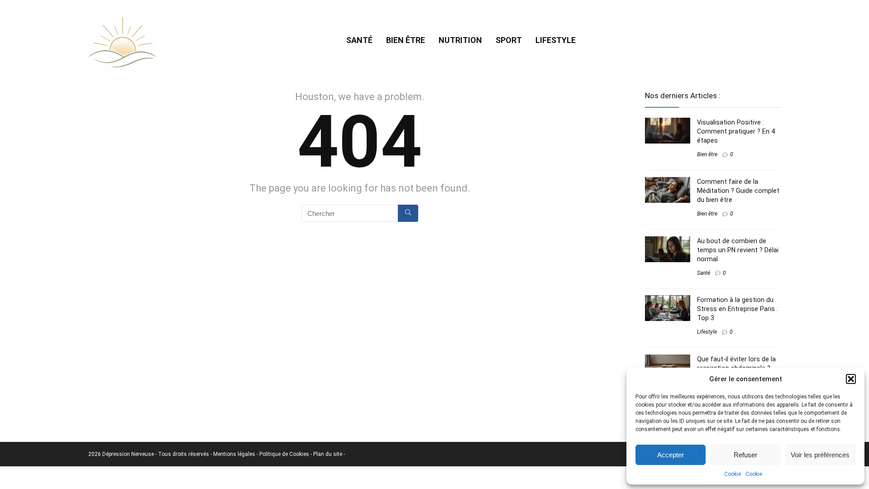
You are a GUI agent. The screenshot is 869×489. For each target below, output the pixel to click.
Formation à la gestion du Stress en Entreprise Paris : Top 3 (737, 308)
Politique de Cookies (284, 454)
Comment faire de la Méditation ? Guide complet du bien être (738, 190)
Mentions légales (235, 454)
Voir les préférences (820, 455)
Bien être (405, 40)
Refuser (745, 455)
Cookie (732, 474)
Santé (359, 40)
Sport (509, 40)
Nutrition (460, 40)
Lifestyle (555, 40)
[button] (850, 379)
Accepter (670, 455)
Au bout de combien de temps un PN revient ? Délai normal (737, 250)
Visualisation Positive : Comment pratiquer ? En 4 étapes (736, 131)
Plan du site (328, 454)
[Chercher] (408, 213)
